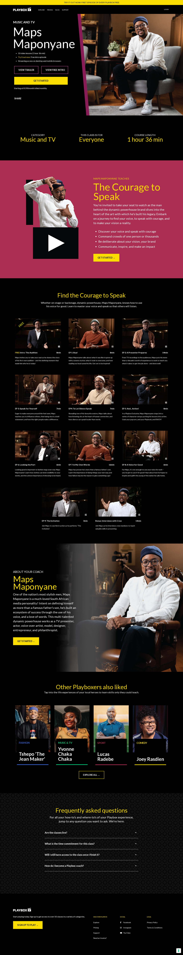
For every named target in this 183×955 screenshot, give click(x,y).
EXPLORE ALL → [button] (91, 774)
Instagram (127, 928)
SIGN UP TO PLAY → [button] (27, 925)
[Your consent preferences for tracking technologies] (178, 950)
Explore (96, 922)
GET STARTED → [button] (106, 257)
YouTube (126, 933)
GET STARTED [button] (40, 80)
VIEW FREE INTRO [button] (55, 70)
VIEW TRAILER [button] (26, 70)
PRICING (50, 10)
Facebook (127, 922)
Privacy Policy (152, 922)
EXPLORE (41, 10)
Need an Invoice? (100, 938)
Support (96, 933)
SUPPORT (65, 10)
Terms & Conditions (154, 928)
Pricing (96, 928)
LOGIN (166, 9)
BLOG (57, 10)
